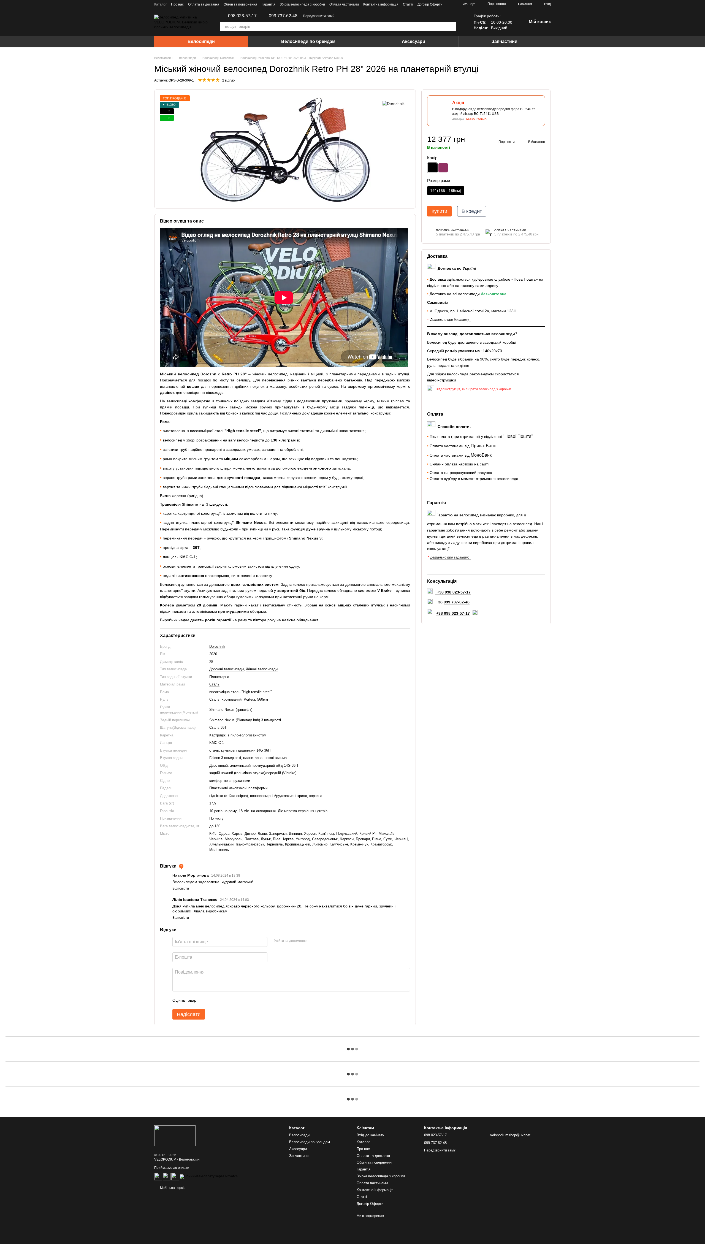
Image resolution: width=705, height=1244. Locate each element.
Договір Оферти (430, 4)
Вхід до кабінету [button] (370, 1135)
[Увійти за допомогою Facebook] (312, 941)
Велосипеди (201, 41)
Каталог (160, 4)
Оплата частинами (344, 4)
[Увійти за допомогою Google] (321, 941)
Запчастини (504, 41)
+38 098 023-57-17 (453, 613)
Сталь (214, 684)
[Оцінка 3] (223, 1000)
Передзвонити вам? (318, 16)
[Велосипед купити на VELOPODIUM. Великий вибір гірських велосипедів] (175, 1135)
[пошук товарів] (451, 26)
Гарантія (268, 4)
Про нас (177, 4)
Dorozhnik (217, 646)
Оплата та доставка (203, 4)
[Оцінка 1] (205, 1000)
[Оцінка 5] (240, 1000)
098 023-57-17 (242, 16)
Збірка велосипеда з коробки (302, 4)
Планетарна (219, 677)
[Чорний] (432, 167)
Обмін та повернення (240, 4)
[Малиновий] (443, 167)
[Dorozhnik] (393, 103)
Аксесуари (413, 41)
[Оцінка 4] (231, 1000)
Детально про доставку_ (450, 320)
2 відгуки (228, 80)
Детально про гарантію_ (450, 557)
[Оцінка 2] (214, 1000)
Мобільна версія (172, 1188)
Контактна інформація (380, 4)
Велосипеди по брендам (308, 41)
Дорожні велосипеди (226, 669)
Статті (408, 4)
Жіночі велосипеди (262, 669)
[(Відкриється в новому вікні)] (166, 1176)
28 (211, 662)
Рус (472, 4)
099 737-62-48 (283, 16)
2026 (213, 654)
